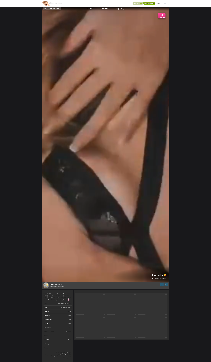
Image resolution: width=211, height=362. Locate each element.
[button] (159, 3)
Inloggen (166, 3)
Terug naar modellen (53, 9)
